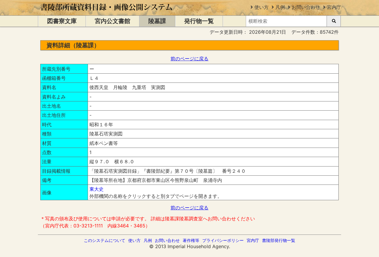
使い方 (261, 7)
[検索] (334, 21)
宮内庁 (334, 7)
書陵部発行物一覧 (278, 240)
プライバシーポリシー (223, 240)
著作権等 (191, 240)
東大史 (96, 189)
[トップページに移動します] (106, 12)
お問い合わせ (306, 7)
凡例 (280, 7)
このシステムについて (104, 240)
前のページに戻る (189, 59)
